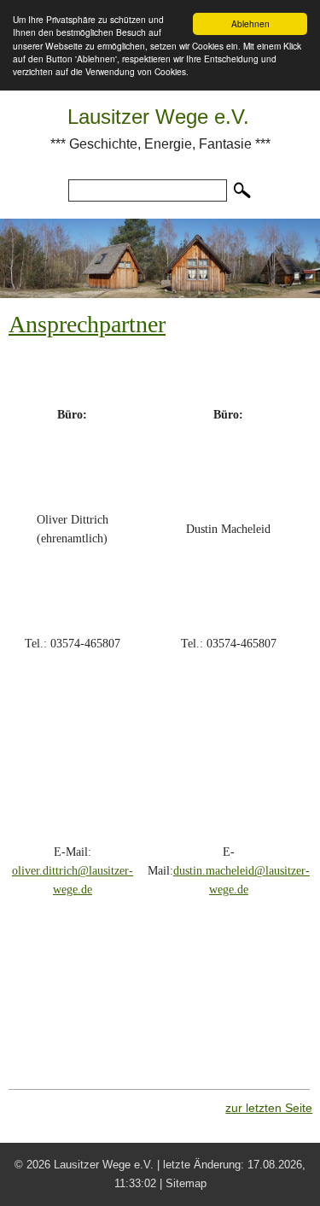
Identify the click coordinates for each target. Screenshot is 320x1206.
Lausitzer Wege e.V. (158, 116)
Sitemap (186, 1183)
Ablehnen (250, 23)
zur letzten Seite (268, 1108)
